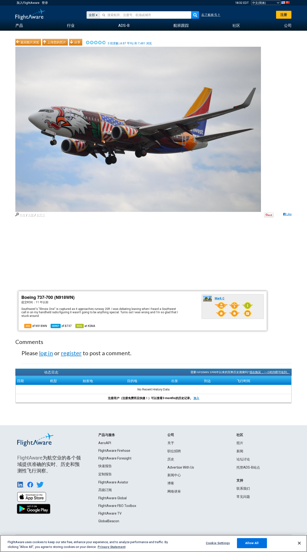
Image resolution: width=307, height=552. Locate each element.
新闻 (239, 451)
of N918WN (36, 326)
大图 (31, 215)
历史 (170, 459)
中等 (22, 215)
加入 (196, 398)
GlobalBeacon (108, 521)
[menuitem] (19, 26)
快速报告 (105, 466)
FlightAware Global (112, 498)
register (71, 352)
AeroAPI (104, 443)
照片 (239, 443)
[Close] (299, 543)
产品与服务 (106, 435)
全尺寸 (40, 215)
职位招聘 (174, 451)
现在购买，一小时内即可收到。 (269, 372)
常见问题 (243, 497)
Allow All (252, 543)
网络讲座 (174, 491)
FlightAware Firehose (114, 451)
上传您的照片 (56, 42)
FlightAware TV (110, 513)
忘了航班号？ (210, 15)
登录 (45, 3)
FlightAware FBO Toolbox (117, 506)
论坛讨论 (243, 459)
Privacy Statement (111, 547)
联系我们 (243, 488)
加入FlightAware (28, 3)
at (86, 326)
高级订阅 (105, 490)
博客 (170, 483)
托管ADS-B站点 (248, 467)
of (62, 326)
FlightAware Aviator (113, 482)
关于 (170, 443)
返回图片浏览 (29, 42)
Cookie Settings (218, 543)
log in (46, 352)
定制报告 (105, 474)
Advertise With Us (180, 467)
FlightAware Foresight (114, 458)
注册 (283, 15)
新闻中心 (174, 475)
